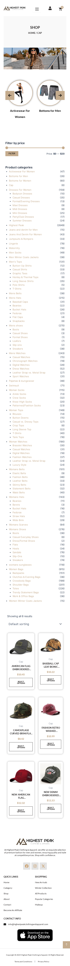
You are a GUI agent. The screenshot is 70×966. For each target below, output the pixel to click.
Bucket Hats (19, 309)
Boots (16, 329)
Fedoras (17, 313)
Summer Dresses (22, 220)
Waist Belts (19, 492)
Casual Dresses (21, 197)
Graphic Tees (20, 273)
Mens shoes (16, 325)
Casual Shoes (20, 333)
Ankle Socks (19, 394)
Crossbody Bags (22, 580)
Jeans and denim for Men (23, 229)
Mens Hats (15, 297)
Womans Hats (16, 496)
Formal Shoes (20, 337)
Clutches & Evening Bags (26, 576)
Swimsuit (14, 385)
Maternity (14, 248)
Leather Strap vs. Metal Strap (29, 372)
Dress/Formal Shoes (24, 540)
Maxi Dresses (20, 205)
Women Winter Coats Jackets (25, 600)
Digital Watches (21, 364)
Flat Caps (18, 317)
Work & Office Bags (23, 596)
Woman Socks (16, 390)
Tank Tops (18, 437)
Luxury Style (19, 464)
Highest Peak (16, 225)
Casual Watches (21, 357)
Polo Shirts (19, 284)
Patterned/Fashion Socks (27, 405)
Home (31, 32)
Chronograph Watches (25, 360)
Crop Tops (18, 425)
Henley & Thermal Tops (25, 277)
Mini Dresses (20, 213)
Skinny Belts (19, 484)
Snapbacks (19, 321)
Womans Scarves (18, 524)
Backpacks (18, 573)
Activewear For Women (22, 171)
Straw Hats (19, 516)
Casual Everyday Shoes (26, 537)
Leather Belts (20, 480)
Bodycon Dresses (22, 193)
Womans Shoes (17, 529)
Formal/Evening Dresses (26, 201)
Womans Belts (17, 469)
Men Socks (15, 252)
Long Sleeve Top (22, 429)
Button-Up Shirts (22, 265)
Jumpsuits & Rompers (21, 238)
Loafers (17, 340)
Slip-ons (17, 344)
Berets (16, 504)
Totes (16, 588)
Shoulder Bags (21, 584)
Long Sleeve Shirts (23, 281)
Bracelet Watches (22, 445)
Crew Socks (19, 397)
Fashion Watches (22, 457)
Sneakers (18, 348)
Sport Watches (21, 376)
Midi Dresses (20, 209)
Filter (12, 153)
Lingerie (13, 243)
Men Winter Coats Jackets (24, 257)
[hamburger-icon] (37, 9)
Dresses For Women (20, 189)
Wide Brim (18, 520)
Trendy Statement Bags (26, 592)
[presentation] (9, 95)
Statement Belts (22, 488)
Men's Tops (15, 261)
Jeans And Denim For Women (25, 234)
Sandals (17, 552)
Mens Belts (15, 293)
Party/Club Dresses (23, 216)
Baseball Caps (20, 301)
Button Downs (21, 417)
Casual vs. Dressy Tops (25, 421)
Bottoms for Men (50, 110)
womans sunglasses (20, 564)
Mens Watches (17, 353)
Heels (16, 548)
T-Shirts (17, 288)
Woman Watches (18, 441)
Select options (21, 682)
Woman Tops (16, 410)
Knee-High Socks (22, 401)
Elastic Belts (19, 473)
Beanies (17, 305)
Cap (11, 185)
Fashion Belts (20, 477)
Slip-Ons (17, 556)
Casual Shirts (20, 269)
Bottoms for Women (20, 180)
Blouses (17, 413)
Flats (15, 544)
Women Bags (16, 569)
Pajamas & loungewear (21, 380)
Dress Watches (21, 368)
